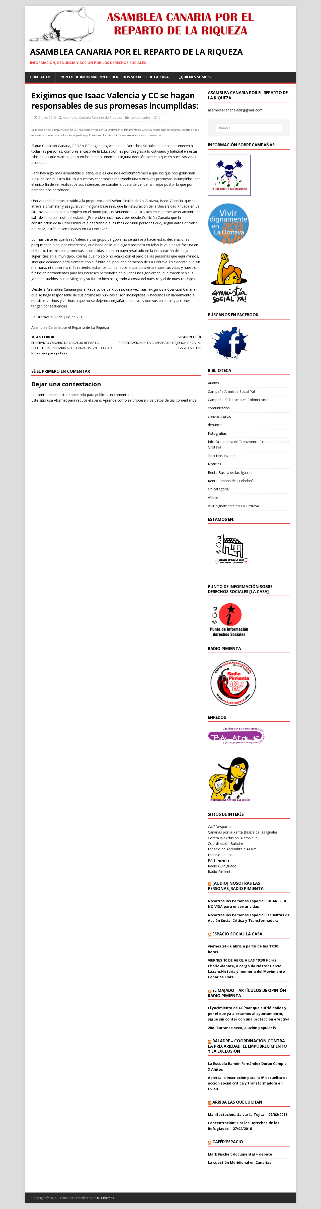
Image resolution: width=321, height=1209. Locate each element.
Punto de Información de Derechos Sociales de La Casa (115, 77)
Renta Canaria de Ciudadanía (231, 480)
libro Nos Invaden (222, 455)
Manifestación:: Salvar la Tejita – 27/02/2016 (247, 1114)
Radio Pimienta (220, 871)
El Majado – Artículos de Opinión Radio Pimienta (247, 993)
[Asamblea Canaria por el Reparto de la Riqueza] (144, 38)
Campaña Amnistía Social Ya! (231, 391)
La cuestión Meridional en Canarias (239, 1162)
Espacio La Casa (221, 854)
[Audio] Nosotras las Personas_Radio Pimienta (236, 885)
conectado (77, 394)
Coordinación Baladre (225, 843)
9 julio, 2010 (47, 117)
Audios (213, 382)
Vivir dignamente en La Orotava (233, 505)
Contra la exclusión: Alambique (233, 838)
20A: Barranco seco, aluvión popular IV (242, 1027)
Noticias (214, 464)
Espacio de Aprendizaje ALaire (232, 849)
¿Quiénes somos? (195, 77)
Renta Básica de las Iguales (230, 472)
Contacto (40, 77)
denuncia (215, 424)
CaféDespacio (219, 826)
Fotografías (217, 433)
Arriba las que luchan (237, 1102)
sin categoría (218, 489)
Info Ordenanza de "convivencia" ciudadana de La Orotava (248, 444)
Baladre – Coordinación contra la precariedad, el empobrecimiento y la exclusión (247, 1046)
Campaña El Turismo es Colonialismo (238, 399)
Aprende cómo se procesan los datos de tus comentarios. (150, 400)
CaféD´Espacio (227, 1141)
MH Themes (105, 1198)
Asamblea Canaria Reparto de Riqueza (92, 117)
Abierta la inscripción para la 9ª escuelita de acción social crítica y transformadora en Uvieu (248, 1083)
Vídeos (213, 497)
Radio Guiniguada (222, 866)
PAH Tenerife (218, 860)
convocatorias (219, 416)
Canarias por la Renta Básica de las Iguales (243, 832)
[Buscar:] (249, 127)
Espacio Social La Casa (237, 934)
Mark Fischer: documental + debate (240, 1154)
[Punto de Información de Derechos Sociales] (229, 241)
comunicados (140, 117)
